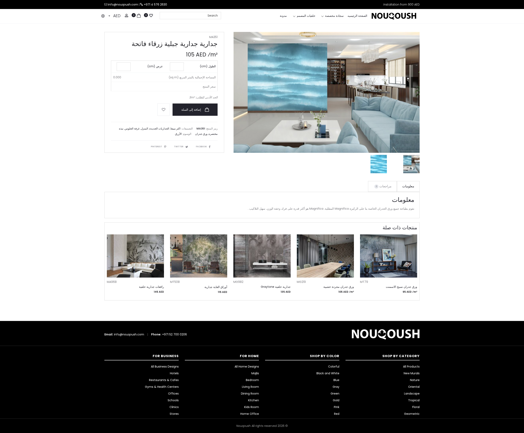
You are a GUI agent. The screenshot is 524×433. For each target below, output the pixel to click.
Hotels (174, 373)
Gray (336, 387)
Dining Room (250, 393)
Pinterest (156, 146)
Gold (336, 400)
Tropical (414, 400)
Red (336, 414)
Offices (173, 393)
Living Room (250, 387)
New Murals (412, 373)
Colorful (333, 366)
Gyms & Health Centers (162, 387)
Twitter (178, 146)
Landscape (412, 393)
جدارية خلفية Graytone (276, 287)
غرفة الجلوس (132, 128)
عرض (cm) (155, 66)
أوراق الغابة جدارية (215, 287)
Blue (336, 380)
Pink (336, 407)
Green (335, 393)
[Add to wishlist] (163, 109)
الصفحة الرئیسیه (357, 16)
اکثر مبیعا (176, 128)
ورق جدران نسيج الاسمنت (401, 287)
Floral (416, 407)
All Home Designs (247, 366)
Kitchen (253, 400)
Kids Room (251, 407)
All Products (411, 366)
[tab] (408, 186)
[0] (151, 15)
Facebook (201, 146)
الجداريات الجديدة (159, 128)
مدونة (283, 16)
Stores (174, 414)
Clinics (174, 407)
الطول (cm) (208, 66)
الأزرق (178, 134)
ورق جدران (201, 134)
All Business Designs (165, 366)
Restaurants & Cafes (164, 380)
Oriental (414, 387)
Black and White (327, 373)
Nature (415, 380)
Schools (173, 400)
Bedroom (252, 380)
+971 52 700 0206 (174, 334)
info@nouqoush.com (123, 4)
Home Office (249, 414)
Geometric (412, 414)
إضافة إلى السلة (191, 110)
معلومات (408, 186)
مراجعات (384, 186)
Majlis (255, 373)
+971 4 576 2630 (155, 4)
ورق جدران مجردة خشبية (338, 287)
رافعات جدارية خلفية (151, 287)
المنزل (144, 128)
